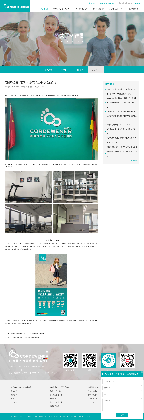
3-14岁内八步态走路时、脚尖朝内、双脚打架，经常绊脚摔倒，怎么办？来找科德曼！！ (122, 102)
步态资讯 (95, 70)
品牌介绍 (48, 70)
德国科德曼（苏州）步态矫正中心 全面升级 (122, 147)
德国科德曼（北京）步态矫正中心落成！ (121, 111)
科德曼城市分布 (133, 9)
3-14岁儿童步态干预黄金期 (62, 9)
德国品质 (80, 70)
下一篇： (22, 337)
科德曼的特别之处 (81, 9)
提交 (122, 415)
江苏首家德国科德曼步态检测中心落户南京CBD (122, 118)
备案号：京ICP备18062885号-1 (49, 416)
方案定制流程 (54, 406)
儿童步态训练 (92, 391)
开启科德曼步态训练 (116, 9)
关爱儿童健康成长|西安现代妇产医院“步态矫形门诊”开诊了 (121, 140)
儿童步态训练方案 (56, 402)
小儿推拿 (91, 402)
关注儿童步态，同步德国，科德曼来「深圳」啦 (121, 131)
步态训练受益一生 (56, 395)
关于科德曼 (44, 9)
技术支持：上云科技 (83, 416)
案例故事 (53, 398)
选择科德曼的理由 (98, 9)
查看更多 (134, 160)
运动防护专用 (92, 398)
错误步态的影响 (55, 391)
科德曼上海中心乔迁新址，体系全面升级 (121, 89)
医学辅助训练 (92, 395)
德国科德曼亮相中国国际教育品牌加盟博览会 (122, 154)
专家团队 (64, 70)
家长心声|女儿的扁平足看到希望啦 (119, 94)
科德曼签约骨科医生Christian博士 (118, 125)
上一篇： (24, 334)
